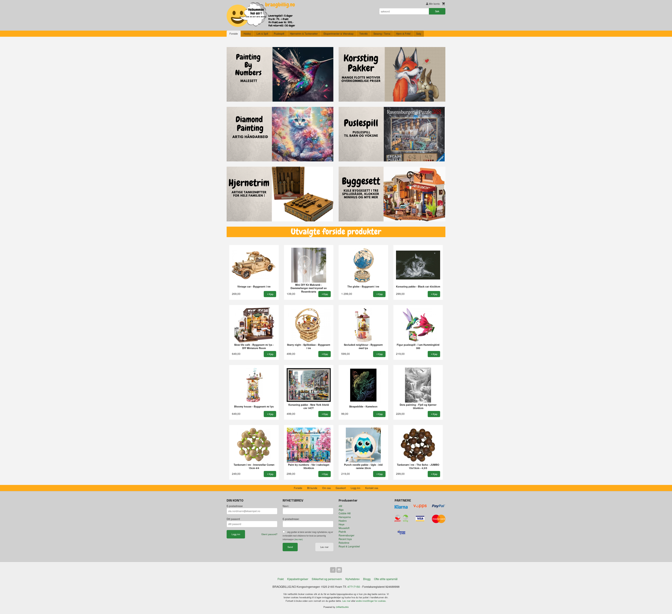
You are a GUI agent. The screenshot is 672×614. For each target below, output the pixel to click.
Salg (418, 33)
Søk (437, 11)
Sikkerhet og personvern (327, 579)
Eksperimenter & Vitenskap (339, 33)
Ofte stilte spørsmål (386, 579)
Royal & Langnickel (349, 546)
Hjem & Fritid (403, 33)
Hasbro (343, 520)
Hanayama (345, 517)
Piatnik (342, 531)
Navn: (286, 506)
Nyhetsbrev (352, 579)
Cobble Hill (345, 513)
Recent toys (345, 539)
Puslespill (279, 33)
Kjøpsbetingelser (297, 579)
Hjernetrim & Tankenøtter (304, 33)
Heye (341, 524)
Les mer (324, 547)
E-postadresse (235, 506)
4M (340, 506)
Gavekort (341, 488)
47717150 (353, 587)
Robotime (344, 542)
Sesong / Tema (381, 33)
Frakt (281, 579)
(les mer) (298, 539)
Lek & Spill (262, 33)
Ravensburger (346, 535)
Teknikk (363, 33)
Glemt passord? (269, 534)
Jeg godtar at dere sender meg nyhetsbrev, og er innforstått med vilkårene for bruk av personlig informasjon (308, 535)
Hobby (247, 33)
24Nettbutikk (342, 607)
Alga (341, 509)
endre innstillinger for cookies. (371, 600)
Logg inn (355, 488)
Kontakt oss (371, 488)
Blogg (366, 579)
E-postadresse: (291, 519)
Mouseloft (344, 528)
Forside (233, 33)
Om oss (326, 488)
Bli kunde (312, 488)
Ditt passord (233, 519)
